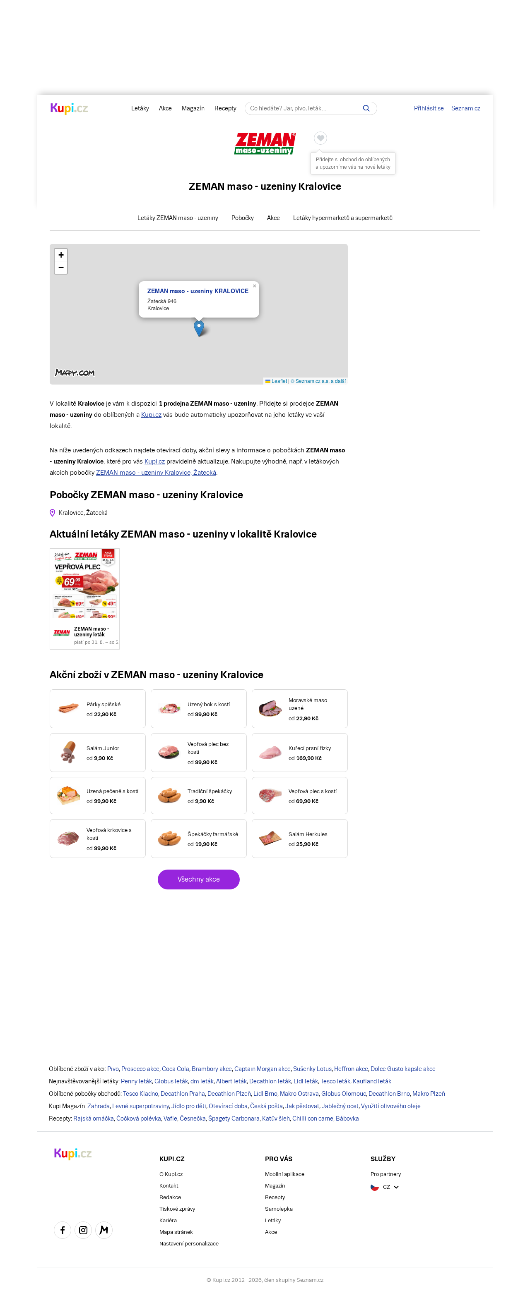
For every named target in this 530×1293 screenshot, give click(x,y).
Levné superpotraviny (140, 1106)
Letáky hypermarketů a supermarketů (343, 218)
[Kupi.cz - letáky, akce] (69, 110)
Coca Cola (175, 1069)
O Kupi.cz (171, 1174)
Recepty (225, 108)
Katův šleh (276, 1118)
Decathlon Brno (389, 1093)
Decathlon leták (270, 1081)
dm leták (202, 1081)
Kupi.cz (151, 414)
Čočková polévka (138, 1118)
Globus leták (171, 1081)
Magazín (193, 108)
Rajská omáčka (93, 1118)
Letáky (140, 108)
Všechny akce (199, 879)
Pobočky (242, 218)
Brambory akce (212, 1069)
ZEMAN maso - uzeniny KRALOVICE (197, 291)
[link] (85, 599)
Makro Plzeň (428, 1093)
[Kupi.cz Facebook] (62, 1231)
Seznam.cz (465, 108)
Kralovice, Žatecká (83, 512)
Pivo (113, 1069)
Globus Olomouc (343, 1093)
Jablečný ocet (340, 1106)
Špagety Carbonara (234, 1118)
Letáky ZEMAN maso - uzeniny (177, 218)
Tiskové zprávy (177, 1209)
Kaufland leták (372, 1081)
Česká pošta (266, 1106)
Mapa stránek (176, 1232)
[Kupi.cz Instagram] (83, 1231)
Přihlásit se (429, 108)
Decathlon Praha (183, 1093)
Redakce (170, 1197)
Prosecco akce (140, 1069)
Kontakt (168, 1186)
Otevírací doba (228, 1106)
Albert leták (231, 1081)
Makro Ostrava (299, 1093)
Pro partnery (386, 1174)
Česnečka (193, 1118)
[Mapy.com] (104, 1231)
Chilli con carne (312, 1118)
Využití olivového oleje (391, 1106)
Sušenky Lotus (312, 1069)
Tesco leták (335, 1081)
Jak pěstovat (302, 1106)
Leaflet (278, 380)
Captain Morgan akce (262, 1069)
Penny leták (136, 1081)
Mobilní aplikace (284, 1174)
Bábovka (347, 1118)
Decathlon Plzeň (229, 1093)
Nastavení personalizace (189, 1243)
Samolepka (279, 1209)
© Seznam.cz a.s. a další (318, 380)
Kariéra (168, 1220)
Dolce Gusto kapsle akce (403, 1069)
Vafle (170, 1118)
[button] (199, 328)
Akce (165, 108)
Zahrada (98, 1106)
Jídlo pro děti (188, 1106)
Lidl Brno (265, 1093)
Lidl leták (306, 1081)
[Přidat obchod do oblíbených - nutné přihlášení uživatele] (320, 138)
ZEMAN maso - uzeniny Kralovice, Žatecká (156, 472)
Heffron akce (351, 1069)
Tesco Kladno (140, 1093)
